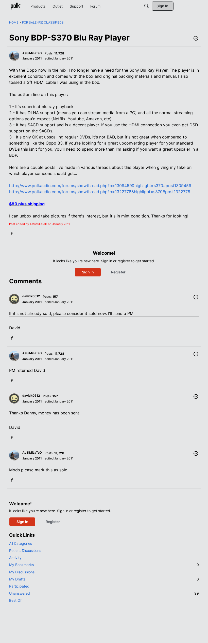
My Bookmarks (104, 564)
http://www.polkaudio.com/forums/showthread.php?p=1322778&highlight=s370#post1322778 (99, 191)
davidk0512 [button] (31, 296)
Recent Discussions (25, 550)
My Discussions (21, 572)
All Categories (20, 543)
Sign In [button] (88, 272)
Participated (19, 586)
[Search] (146, 6)
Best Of (15, 600)
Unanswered (104, 593)
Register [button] (118, 272)
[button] (196, 38)
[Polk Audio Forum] (15, 6)
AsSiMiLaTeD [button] (32, 53)
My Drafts (104, 579)
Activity (15, 557)
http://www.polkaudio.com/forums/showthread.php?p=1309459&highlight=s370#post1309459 (100, 185)
